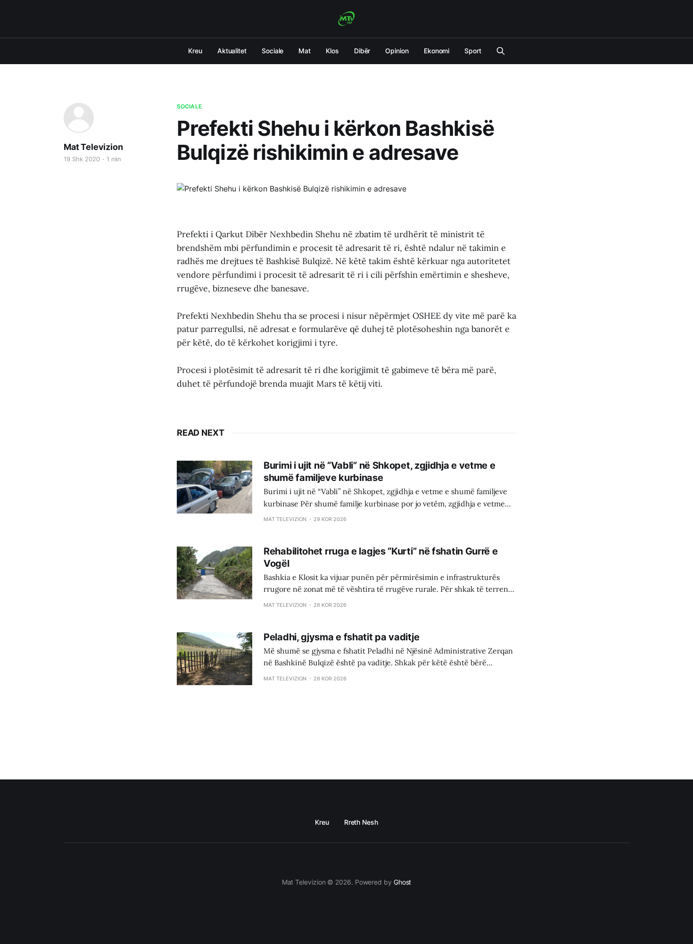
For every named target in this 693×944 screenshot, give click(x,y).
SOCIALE (189, 106)
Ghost (403, 882)
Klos (332, 51)
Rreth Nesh (361, 822)
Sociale (272, 51)
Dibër (362, 51)
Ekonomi (436, 51)
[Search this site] (501, 51)
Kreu (195, 51)
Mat (304, 51)
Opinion (396, 51)
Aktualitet (232, 51)
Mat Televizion (93, 147)
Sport (472, 51)
